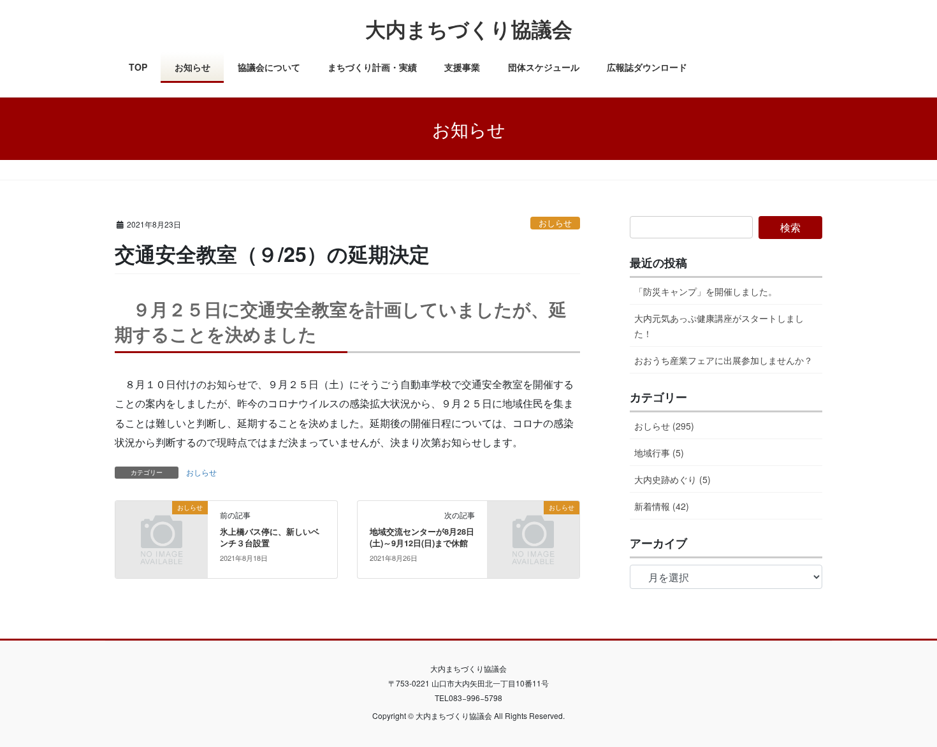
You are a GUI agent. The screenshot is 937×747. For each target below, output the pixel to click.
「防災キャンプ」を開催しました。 (705, 291)
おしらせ (555, 223)
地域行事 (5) (659, 452)
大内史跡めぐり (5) (672, 479)
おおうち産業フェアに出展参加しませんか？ (723, 360)
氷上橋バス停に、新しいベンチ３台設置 (269, 537)
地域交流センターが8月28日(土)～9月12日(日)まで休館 (422, 537)
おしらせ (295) (664, 425)
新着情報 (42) (661, 506)
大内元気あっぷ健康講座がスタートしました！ (719, 325)
